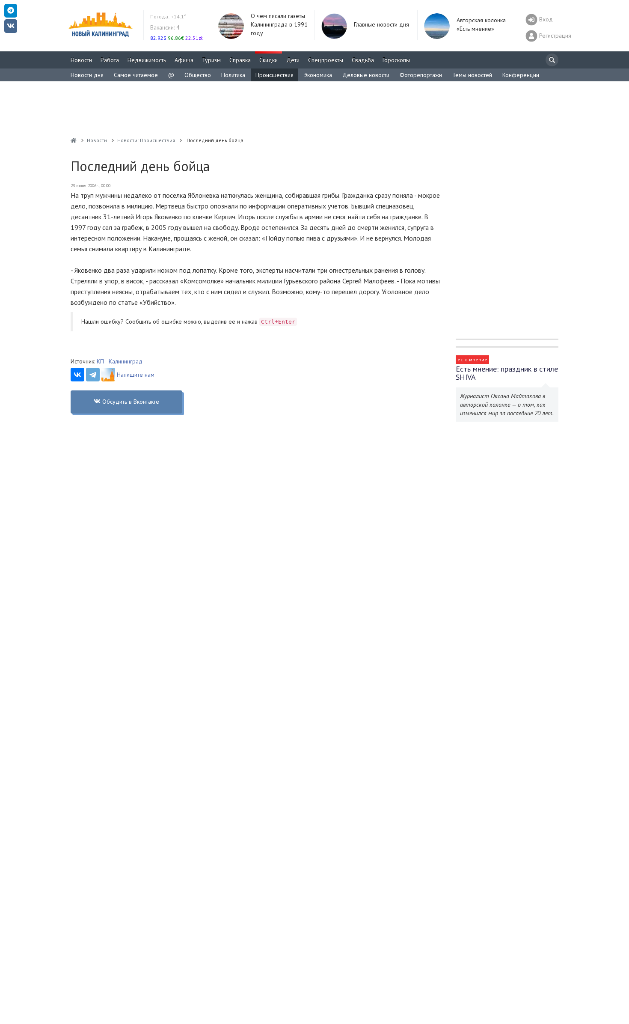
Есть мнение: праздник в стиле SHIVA (507, 373)
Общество (197, 75)
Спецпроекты (325, 60)
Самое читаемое (136, 75)
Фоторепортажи (421, 75)
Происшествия (274, 75)
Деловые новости (365, 75)
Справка (240, 60)
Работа (110, 60)
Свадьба (363, 60)
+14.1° (168, 16)
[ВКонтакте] (77, 374)
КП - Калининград (119, 361)
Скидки (268, 60)
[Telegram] (93, 374)
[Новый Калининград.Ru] (74, 140)
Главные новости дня (381, 24)
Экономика (318, 75)
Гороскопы (396, 60)
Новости (81, 60)
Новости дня (87, 75)
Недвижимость (147, 60)
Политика (233, 75)
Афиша (184, 60)
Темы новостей (472, 75)
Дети (293, 60)
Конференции (520, 75)
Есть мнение (472, 359)
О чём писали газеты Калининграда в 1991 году (279, 24)
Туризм (211, 60)
